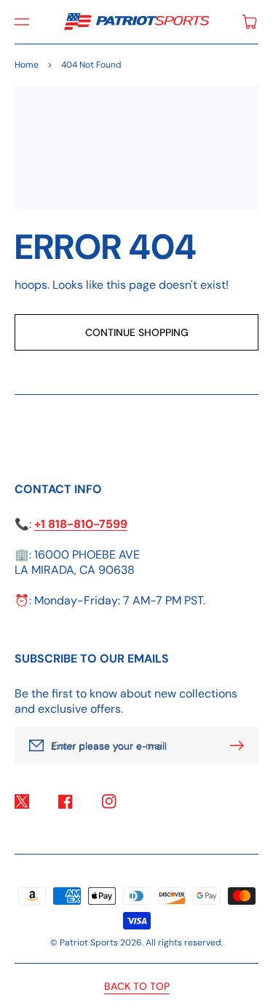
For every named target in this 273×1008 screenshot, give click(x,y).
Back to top (137, 986)
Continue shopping (137, 332)
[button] (22, 22)
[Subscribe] (240, 745)
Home (27, 65)
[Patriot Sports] (136, 22)
